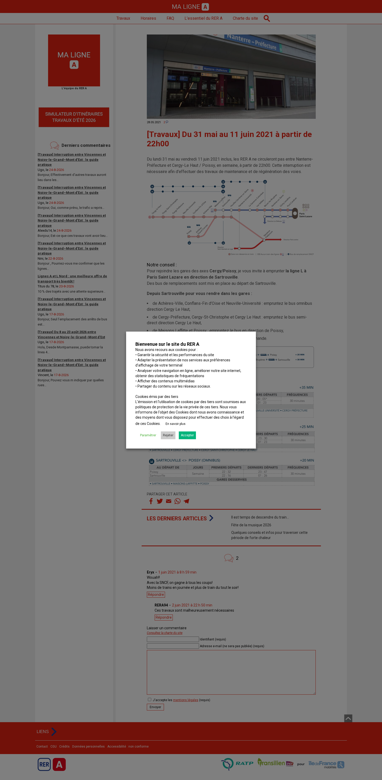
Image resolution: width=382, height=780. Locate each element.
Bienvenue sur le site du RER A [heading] (167, 344)
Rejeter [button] (168, 435)
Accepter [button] (187, 435)
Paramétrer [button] (148, 435)
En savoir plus (176, 424)
